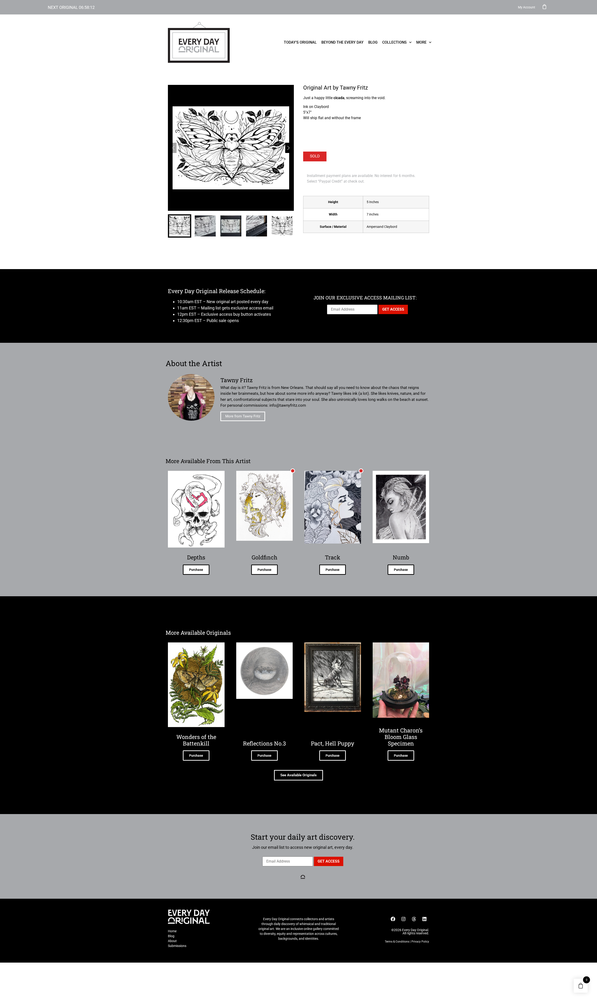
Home (172, 931)
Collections (394, 42)
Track (332, 557)
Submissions (177, 946)
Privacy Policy (420, 941)
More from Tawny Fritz (242, 416)
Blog (373, 42)
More (421, 42)
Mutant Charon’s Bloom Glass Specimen (401, 737)
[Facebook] (393, 919)
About (172, 941)
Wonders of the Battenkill (196, 740)
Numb (401, 557)
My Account (526, 7)
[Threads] (414, 919)
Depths (196, 557)
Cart (544, 6)
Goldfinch (264, 557)
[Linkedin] (424, 919)
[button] (288, 148)
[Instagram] (403, 919)
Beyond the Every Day (342, 42)
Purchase (196, 570)
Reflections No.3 (264, 743)
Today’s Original (300, 42)
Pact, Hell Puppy (332, 743)
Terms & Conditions (397, 941)
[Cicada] (231, 148)
